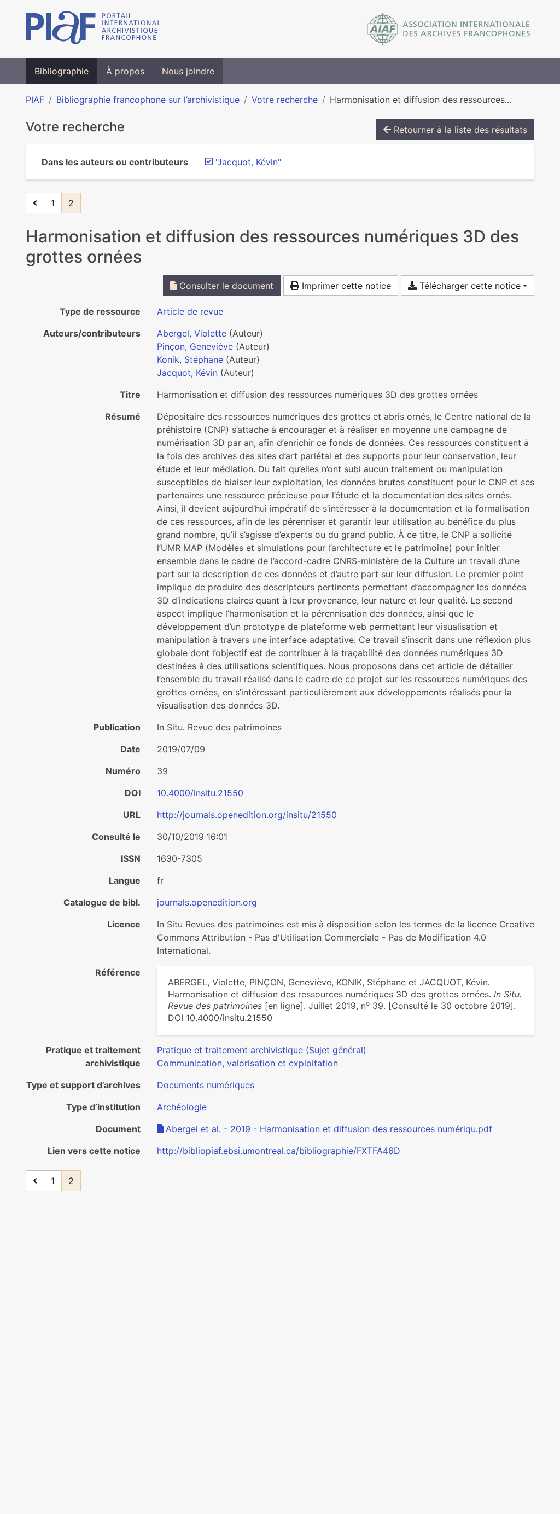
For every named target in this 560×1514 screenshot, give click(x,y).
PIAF (35, 99)
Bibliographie (61, 71)
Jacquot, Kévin (187, 372)
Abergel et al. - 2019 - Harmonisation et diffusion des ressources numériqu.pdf (329, 1128)
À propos (125, 71)
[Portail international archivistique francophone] (93, 29)
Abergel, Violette (191, 333)
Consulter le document (225, 285)
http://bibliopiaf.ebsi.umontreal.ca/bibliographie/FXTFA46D (278, 1150)
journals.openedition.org (207, 902)
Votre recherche (285, 99)
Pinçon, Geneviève (195, 346)
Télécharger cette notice (469, 285)
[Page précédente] (35, 203)
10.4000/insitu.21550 (200, 792)
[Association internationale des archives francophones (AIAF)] (448, 29)
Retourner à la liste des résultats (459, 129)
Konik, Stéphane (190, 359)
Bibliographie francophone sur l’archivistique (148, 99)
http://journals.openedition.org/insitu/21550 (247, 814)
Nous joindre (188, 71)
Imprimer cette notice (345, 285)
